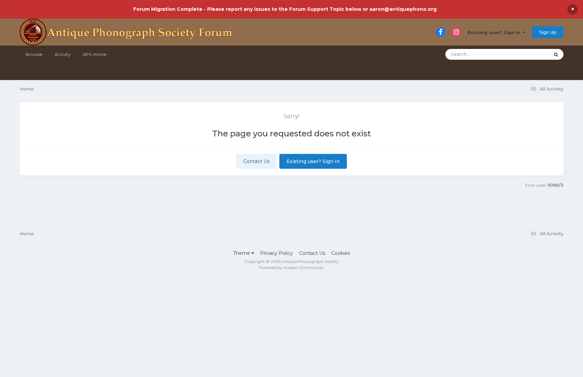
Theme (242, 253)
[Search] (556, 54)
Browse (34, 54)
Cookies (340, 253)
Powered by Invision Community (291, 267)
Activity (63, 54)
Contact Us (256, 161)
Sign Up (547, 32)
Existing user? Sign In (495, 32)
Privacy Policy (276, 253)
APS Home (95, 54)
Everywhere (527, 54)
